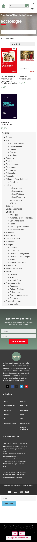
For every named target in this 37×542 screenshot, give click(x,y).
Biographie (10, 158)
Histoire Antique (16, 188)
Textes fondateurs (17, 229)
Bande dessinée (16, 146)
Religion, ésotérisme (14, 268)
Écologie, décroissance (19, 295)
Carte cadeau (11, 167)
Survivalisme (15, 298)
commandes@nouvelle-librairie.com (12, 477)
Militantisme (10, 232)
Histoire (9, 185)
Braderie (9, 161)
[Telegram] (21, 386)
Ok (15, 533)
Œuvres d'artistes (13, 238)
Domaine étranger (17, 220)
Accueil (3, 15)
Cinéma (13, 149)
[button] (33, 3)
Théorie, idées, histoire (19, 262)
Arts (7, 140)
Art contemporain (17, 143)
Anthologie (14, 215)
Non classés (10, 235)
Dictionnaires (11, 173)
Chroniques (14, 250)
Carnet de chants (12, 164)
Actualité (13, 247)
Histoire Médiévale (17, 194)
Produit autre (11, 265)
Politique (9, 244)
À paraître (10, 137)
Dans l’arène (14, 182)
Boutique (9, 15)
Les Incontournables (14, 209)
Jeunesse (9, 206)
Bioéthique (14, 286)
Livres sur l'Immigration (19, 253)
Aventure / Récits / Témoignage (22, 218)
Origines (13, 203)
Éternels (13, 152)
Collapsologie (15, 292)
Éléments (13, 274)
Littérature (10, 212)
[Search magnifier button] (27, 5)
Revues (9, 271)
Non (21, 533)
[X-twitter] (7, 386)
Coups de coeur (12, 170)
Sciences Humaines (19, 15)
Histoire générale (16, 191)
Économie (10, 176)
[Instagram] (16, 386)
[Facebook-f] (12, 386)
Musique (13, 155)
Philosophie (10, 241)
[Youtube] (26, 386)
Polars (12, 223)
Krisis (12, 277)
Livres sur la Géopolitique (20, 256)
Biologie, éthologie (17, 289)
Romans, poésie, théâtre (19, 226)
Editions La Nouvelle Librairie (17, 179)
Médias (12, 259)
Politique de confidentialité (19, 538)
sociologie (14, 304)
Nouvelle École (15, 280)
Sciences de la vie (13, 283)
